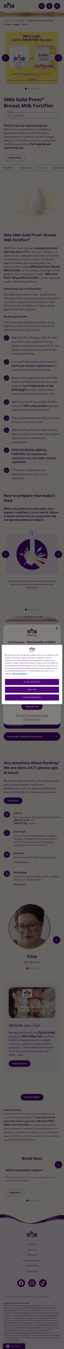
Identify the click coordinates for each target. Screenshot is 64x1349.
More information (19, 673)
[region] (32, 674)
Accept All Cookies (32, 682)
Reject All (32, 689)
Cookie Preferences (32, 697)
